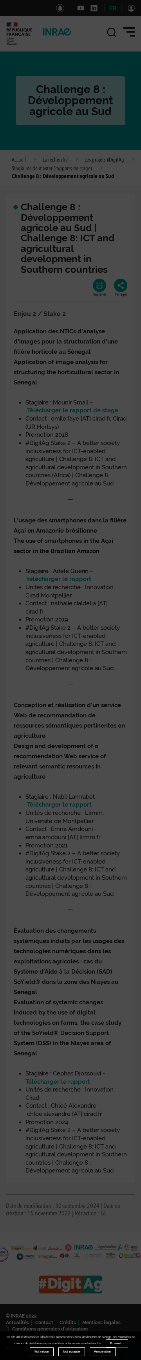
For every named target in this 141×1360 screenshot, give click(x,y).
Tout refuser (41, 1351)
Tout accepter (72, 1351)
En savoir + (117, 1343)
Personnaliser (102, 1351)
